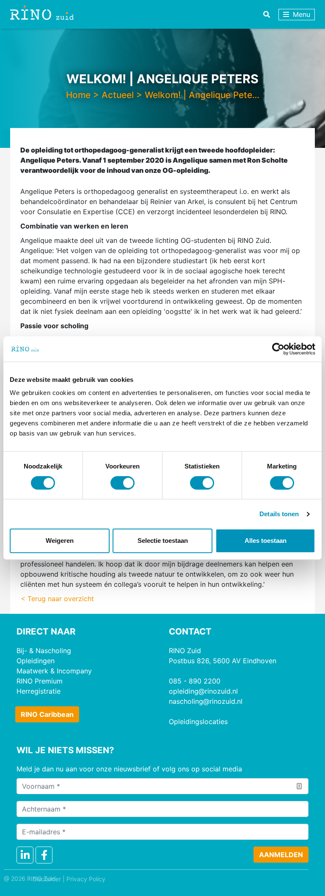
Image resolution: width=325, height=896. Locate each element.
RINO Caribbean (47, 714)
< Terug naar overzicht (57, 598)
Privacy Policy (85, 878)
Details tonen (279, 513)
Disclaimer (47, 878)
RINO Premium (40, 681)
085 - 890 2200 (194, 681)
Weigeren (60, 540)
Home (78, 95)
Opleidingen (36, 660)
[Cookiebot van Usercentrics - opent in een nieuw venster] (278, 349)
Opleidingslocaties (198, 721)
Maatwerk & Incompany (54, 671)
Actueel (118, 95)
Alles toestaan (265, 540)
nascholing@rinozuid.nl (205, 701)
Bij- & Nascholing (44, 650)
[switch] (122, 483)
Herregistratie (39, 691)
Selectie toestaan (163, 540)
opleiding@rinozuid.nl (203, 691)
